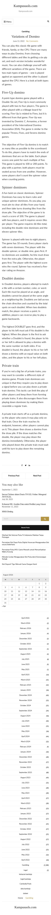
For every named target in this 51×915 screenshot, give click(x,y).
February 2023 (25, 808)
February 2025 (25, 685)
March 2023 (25, 803)
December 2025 (25, 639)
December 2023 (25, 757)
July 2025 (25, 659)
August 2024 (25, 716)
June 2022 (25, 850)
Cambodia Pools (25, 884)
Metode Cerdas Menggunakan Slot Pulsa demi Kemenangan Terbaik (24, 558)
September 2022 (25, 834)
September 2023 (25, 772)
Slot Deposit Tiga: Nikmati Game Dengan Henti (19, 564)
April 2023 (25, 798)
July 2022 (25, 844)
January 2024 (25, 752)
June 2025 (25, 664)
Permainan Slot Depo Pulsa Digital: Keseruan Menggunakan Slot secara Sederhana (25, 544)
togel (25, 870)
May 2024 (25, 731)
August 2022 (25, 839)
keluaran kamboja (25, 874)
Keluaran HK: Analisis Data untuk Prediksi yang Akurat (24, 504)
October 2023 (25, 767)
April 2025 (25, 675)
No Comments (32, 41)
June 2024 (25, 726)
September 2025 (25, 649)
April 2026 (25, 618)
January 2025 (25, 690)
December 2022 (25, 819)
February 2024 (25, 747)
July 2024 (25, 721)
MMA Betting (7, 511)
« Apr (4, 606)
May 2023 (25, 793)
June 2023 (25, 788)
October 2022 (25, 829)
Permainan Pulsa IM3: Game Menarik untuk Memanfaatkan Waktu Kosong (24, 551)
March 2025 (25, 680)
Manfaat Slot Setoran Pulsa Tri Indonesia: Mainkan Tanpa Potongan (22, 536)
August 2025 (25, 654)
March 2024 (25, 742)
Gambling (25, 32)
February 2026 (25, 628)
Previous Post (13, 476)
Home (20, 898)
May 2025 (25, 669)
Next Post (37, 476)
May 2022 (25, 855)
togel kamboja (25, 879)
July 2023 (25, 783)
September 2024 (25, 711)
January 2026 (25, 633)
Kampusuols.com (25, 6)
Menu (9, 22)
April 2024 (25, 736)
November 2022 (25, 824)
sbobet (25, 893)
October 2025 (25, 644)
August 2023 (25, 778)
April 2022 (25, 860)
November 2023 (25, 762)
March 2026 (25, 623)
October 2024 (25, 706)
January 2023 (25, 814)
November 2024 (25, 700)
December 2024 (25, 695)
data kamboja (25, 889)
